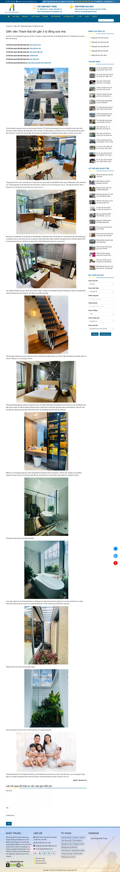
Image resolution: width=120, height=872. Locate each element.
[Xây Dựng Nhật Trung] (12, 8)
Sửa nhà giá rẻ (77, 840)
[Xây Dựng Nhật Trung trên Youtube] (40, 853)
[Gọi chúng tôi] (116, 563)
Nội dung (9, 790)
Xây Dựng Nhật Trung (99, 838)
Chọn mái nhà (93, 325)
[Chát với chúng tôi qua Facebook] (116, 548)
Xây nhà (45, 16)
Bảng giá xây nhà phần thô (69, 847)
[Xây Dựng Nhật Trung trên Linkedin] (45, 853)
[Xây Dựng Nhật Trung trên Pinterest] (49, 853)
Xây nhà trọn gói (66, 837)
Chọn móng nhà (93, 318)
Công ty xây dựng (67, 853)
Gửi (9, 823)
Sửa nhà (75, 837)
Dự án (87, 16)
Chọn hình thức (93, 288)
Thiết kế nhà (35, 16)
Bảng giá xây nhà (79, 844)
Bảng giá (25, 16)
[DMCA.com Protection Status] (15, 864)
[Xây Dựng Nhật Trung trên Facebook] (35, 853)
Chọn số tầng (92, 310)
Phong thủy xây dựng (78, 850)
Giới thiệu (16, 16)
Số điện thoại (10, 815)
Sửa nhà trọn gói (66, 840)
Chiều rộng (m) (93, 295)
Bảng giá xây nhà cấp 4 (68, 857)
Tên (7, 808)
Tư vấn (79, 16)
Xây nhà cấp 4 (78, 853)
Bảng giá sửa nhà (67, 844)
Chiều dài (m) (92, 303)
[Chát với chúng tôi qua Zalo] (116, 555)
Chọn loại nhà (93, 280)
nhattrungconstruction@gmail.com (27, 1)
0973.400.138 (11, 1)
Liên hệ (94, 16)
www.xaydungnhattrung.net (44, 849)
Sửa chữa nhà (55, 16)
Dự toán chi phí (69, 16)
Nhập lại (95, 334)
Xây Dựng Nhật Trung (59, 870)
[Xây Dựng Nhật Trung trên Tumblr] (54, 853)
